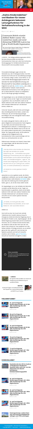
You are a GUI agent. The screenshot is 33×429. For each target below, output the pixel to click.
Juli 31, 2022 (6, 31)
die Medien (23, 179)
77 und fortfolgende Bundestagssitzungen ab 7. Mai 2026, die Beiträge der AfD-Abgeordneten (19, 351)
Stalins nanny (19, 86)
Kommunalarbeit (8, 360)
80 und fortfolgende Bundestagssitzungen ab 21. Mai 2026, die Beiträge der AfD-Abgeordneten (20, 316)
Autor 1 (13, 31)
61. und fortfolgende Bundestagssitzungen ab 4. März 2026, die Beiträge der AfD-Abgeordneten (20, 404)
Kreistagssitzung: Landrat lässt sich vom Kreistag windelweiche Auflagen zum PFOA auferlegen (19, 414)
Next (31, 4)
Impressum (15, 427)
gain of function (21, 234)
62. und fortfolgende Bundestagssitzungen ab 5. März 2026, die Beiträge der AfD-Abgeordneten (20, 392)
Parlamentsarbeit (8, 299)
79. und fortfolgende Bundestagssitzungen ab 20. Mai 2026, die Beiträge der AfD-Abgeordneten (20, 328)
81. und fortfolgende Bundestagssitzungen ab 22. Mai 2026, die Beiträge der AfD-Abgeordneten (20, 305)
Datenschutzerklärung (25, 427)
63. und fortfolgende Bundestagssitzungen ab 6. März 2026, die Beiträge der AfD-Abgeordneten (20, 381)
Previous (2, 4)
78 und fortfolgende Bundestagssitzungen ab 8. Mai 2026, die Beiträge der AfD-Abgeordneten (19, 339)
